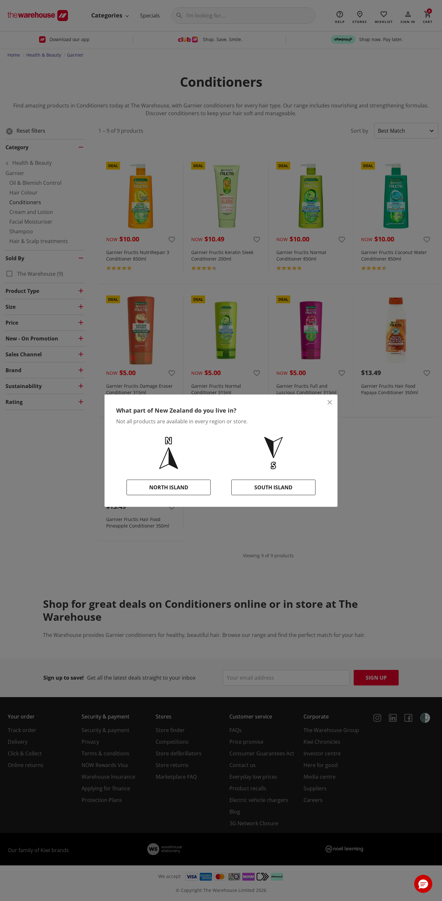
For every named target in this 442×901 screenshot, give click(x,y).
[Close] (329, 402)
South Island (273, 487)
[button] (423, 884)
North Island (168, 487)
